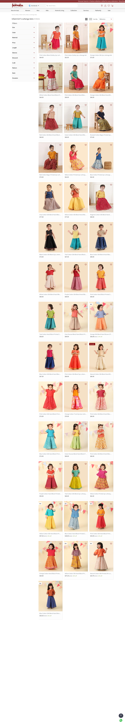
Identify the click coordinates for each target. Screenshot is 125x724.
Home (13, 14)
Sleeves (14, 53)
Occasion (15, 78)
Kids (17, 14)
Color (14, 32)
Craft (13, 63)
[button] (86, 19)
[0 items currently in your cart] (112, 5)
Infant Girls (22, 14)
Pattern (14, 68)
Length (14, 48)
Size (13, 27)
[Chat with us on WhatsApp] (121, 720)
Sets (27, 14)
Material (14, 37)
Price (13, 43)
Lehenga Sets (33, 14)
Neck (13, 73)
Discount (15, 58)
